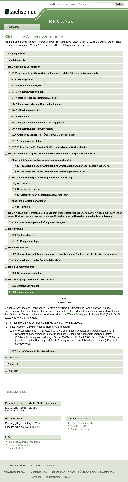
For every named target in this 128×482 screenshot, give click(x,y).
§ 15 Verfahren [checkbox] (23, 183)
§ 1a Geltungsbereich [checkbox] (23, 79)
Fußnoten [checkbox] (13, 370)
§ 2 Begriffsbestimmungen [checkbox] (26, 85)
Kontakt (60, 4)
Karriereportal (53, 477)
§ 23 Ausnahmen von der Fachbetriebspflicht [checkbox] (36, 260)
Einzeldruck (76, 429)
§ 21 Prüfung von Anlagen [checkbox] (25, 241)
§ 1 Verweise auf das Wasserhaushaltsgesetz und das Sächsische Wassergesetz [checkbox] (54, 73)
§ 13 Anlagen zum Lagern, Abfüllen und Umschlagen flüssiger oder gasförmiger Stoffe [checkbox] (62, 166)
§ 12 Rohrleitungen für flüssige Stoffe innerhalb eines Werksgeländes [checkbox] (49, 147)
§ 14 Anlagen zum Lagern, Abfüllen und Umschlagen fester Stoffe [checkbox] (51, 171)
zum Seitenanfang (17, 391)
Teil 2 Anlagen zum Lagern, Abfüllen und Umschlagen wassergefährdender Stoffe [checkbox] (52, 153)
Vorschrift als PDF (79, 426)
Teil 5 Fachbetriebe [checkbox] (18, 247)
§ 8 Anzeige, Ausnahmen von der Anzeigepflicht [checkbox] (37, 122)
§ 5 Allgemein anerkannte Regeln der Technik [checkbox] (36, 104)
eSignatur (82, 4)
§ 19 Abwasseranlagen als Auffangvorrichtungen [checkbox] (38, 222)
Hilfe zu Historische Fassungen (24, 441)
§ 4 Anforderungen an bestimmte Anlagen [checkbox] (34, 97)
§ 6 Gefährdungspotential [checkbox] (25, 110)
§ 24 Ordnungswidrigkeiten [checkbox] (26, 273)
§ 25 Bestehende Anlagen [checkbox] (25, 286)
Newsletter (36, 477)
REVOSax (61, 21)
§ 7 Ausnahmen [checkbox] (20, 116)
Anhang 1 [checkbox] (13, 357)
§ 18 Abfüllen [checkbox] (22, 206)
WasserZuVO (74, 314)
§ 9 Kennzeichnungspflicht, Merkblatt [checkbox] (32, 128)
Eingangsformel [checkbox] (16, 53)
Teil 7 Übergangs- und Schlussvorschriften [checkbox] (31, 279)
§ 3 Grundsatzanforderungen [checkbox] (27, 91)
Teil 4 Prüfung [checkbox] (15, 228)
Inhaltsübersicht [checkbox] (16, 60)
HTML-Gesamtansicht (81, 423)
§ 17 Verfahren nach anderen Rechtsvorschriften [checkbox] (41, 195)
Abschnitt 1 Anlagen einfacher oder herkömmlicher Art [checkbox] (41, 160)
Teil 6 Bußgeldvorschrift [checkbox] (21, 266)
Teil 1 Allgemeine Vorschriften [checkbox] (24, 66)
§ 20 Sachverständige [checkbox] (23, 235)
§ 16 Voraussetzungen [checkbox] (27, 189)
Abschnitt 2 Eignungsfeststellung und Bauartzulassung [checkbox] (41, 177)
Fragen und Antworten (19, 445)
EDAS (67, 477)
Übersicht (51, 4)
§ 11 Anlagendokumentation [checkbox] (26, 141)
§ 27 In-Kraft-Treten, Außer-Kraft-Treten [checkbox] (33, 351)
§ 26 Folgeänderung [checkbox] (22, 292)
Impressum (70, 4)
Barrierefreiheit (15, 448)
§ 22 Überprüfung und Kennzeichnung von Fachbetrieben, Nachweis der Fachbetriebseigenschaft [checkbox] (64, 254)
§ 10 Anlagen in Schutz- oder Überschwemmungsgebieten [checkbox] (43, 134)
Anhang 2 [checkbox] (13, 364)
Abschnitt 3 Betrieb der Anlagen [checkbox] (28, 200)
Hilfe (87, 429)
